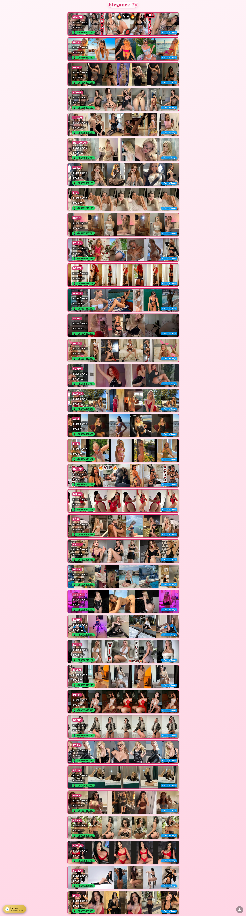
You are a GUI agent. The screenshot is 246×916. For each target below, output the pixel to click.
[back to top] (239, 909)
